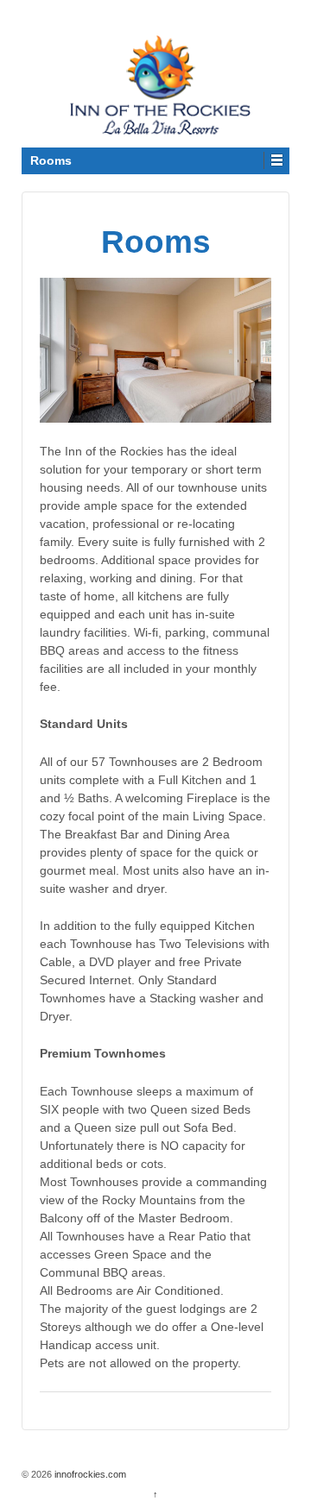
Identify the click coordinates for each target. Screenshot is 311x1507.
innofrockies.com (89, 1474)
